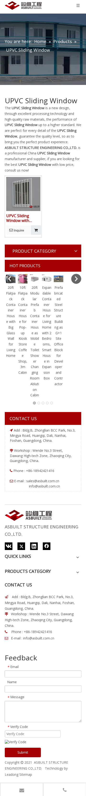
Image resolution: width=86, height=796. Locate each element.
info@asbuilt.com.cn (38, 638)
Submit (22, 752)
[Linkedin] (34, 546)
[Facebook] (46, 546)
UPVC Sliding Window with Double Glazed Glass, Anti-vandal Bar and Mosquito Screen (22, 218)
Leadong (11, 774)
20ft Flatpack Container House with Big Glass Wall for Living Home (11, 321)
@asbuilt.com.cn (46, 481)
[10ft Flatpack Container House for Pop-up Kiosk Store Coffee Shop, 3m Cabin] (22, 279)
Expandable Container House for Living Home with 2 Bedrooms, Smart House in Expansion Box (46, 332)
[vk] (8, 546)
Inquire (19, 230)
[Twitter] (21, 546)
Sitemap (25, 774)
